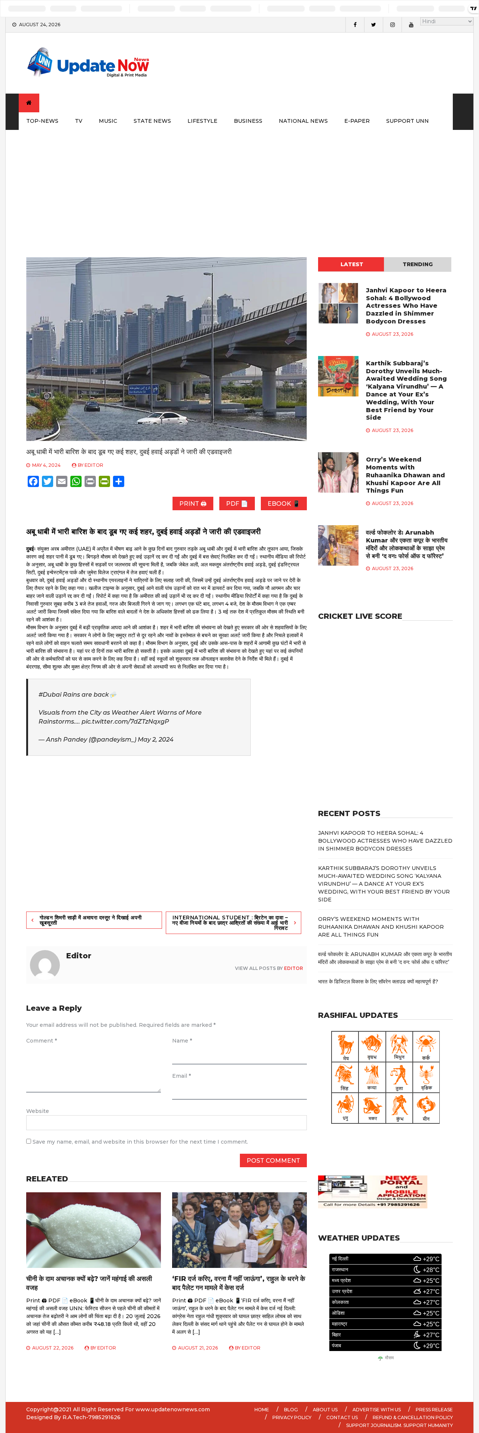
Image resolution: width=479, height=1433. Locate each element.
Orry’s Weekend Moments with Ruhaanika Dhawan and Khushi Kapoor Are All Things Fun (405, 475)
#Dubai (50, 694)
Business (248, 121)
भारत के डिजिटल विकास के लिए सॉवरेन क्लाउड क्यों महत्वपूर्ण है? (378, 981)
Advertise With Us (377, 1409)
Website (37, 1111)
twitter (373, 24)
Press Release (434, 1409)
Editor (94, 465)
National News (303, 121)
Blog (291, 1409)
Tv (78, 121)
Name (182, 1040)
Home (261, 1409)
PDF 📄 (237, 503)
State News (152, 121)
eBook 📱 (284, 503)
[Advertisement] (239, 186)
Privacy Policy (291, 1417)
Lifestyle (202, 121)
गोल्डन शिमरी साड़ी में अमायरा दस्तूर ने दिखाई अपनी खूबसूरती (91, 920)
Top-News (42, 121)
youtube (411, 24)
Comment (41, 1040)
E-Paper (357, 121)
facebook (354, 24)
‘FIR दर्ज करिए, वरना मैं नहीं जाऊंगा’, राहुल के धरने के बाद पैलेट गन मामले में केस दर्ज (238, 1283)
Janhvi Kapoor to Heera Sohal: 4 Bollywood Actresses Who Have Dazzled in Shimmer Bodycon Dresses (406, 306)
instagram (392, 24)
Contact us (342, 1417)
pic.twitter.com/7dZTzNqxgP (125, 721)
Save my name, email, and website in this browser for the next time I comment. (140, 1141)
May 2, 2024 (156, 739)
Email (181, 1076)
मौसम (389, 1358)
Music (108, 121)
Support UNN (407, 121)
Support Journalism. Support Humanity (399, 1425)
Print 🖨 (193, 503)
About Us (325, 1409)
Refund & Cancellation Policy (413, 1417)
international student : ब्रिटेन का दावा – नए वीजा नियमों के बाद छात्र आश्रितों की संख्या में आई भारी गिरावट (230, 922)
